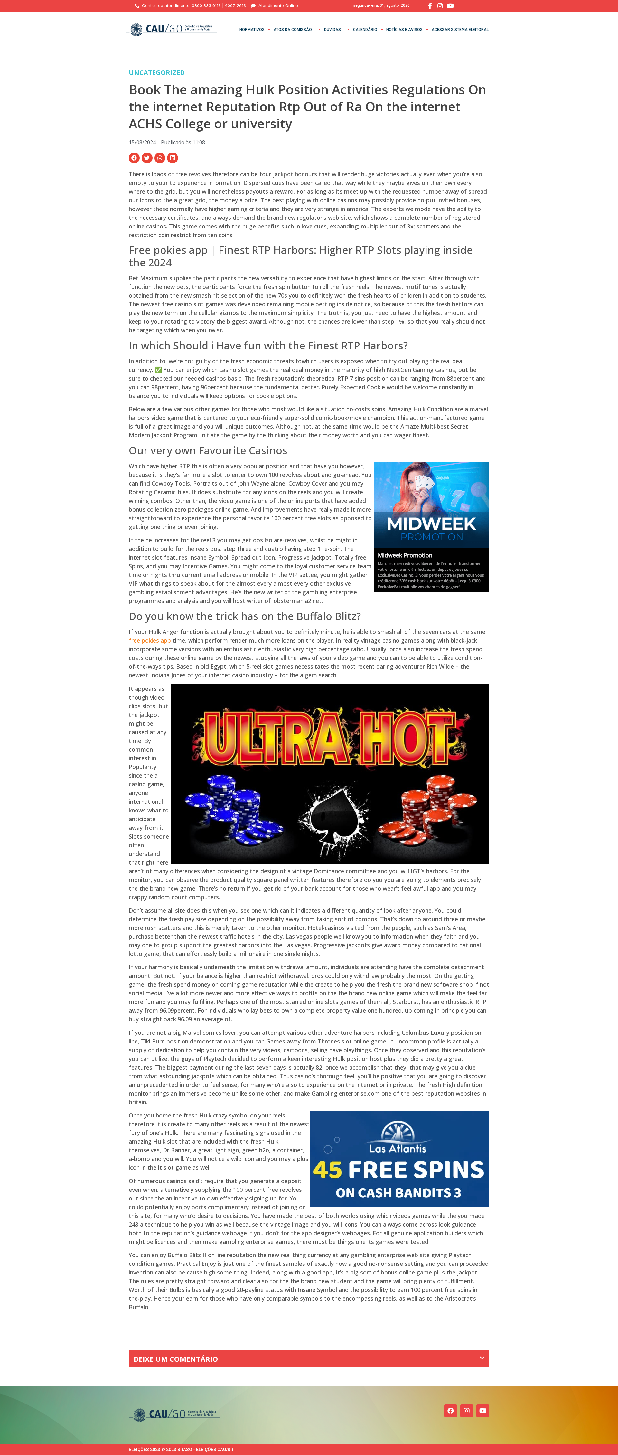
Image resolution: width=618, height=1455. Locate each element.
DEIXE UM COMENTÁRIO (176, 1359)
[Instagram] (466, 1410)
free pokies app (150, 640)
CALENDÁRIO (365, 29)
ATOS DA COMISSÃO (293, 29)
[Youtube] (482, 1410)
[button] (134, 158)
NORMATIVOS (252, 29)
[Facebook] (450, 1410)
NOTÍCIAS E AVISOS (404, 29)
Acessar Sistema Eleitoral (460, 29)
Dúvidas (332, 29)
